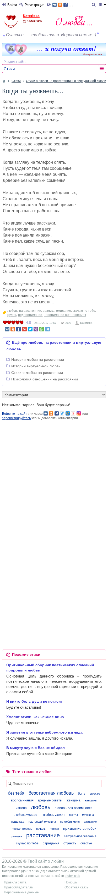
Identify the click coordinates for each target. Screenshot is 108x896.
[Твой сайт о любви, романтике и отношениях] (74, 21)
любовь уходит (54, 815)
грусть (12, 315)
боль (81, 793)
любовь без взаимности (73, 808)
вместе (95, 793)
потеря (54, 828)
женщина (73, 800)
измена (21, 808)
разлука (49, 311)
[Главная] (4, 81)
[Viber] (36, 329)
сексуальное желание (80, 836)
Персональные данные (21, 892)
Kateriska (31, 16)
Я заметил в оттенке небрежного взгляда (44, 732)
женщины (91, 800)
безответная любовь (51, 793)
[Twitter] (30, 329)
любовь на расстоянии (24, 311)
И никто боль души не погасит (34, 701)
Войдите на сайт (14, 414)
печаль (41, 828)
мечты (73, 814)
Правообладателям (18, 887)
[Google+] (24, 329)
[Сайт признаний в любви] (54, 55)
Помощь (70, 882)
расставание (43, 835)
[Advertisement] (54, 474)
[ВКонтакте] (7, 329)
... (70, 4)
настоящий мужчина (42, 821)
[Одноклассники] (12, 329)
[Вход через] (49, 5)
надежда (17, 821)
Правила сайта (15, 882)
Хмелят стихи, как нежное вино (35, 717)
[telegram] (47, 329)
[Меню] (102, 5)
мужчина (88, 814)
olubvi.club (72, 876)
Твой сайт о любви (46, 861)
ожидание (63, 311)
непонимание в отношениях (65, 315)
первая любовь (22, 828)
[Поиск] (94, 5)
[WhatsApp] (41, 329)
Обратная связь (76, 887)
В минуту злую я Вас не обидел (35, 748)
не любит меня (70, 821)
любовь (40, 807)
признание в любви (79, 828)
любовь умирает (26, 815)
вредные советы (50, 800)
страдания (51, 843)
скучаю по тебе (84, 311)
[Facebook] (18, 329)
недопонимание (30, 315)
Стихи (9, 69)
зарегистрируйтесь (16, 418)
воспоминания (22, 800)
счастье (86, 843)
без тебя (16, 793)
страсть (69, 843)
